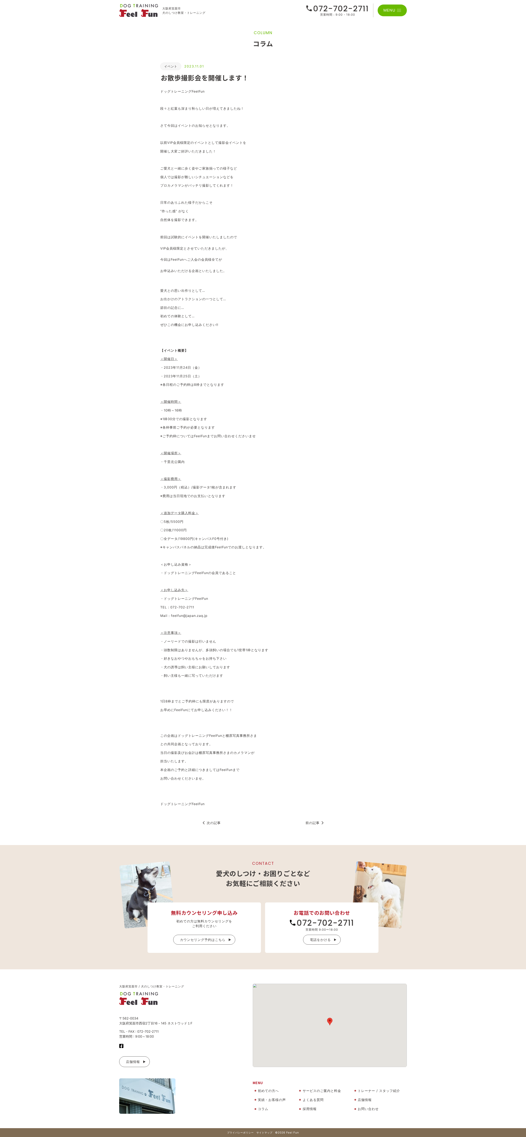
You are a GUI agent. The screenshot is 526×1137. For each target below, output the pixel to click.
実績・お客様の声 (272, 1100)
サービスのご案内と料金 (322, 1091)
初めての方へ (268, 1091)
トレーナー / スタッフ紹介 (379, 1091)
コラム (263, 1109)
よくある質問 (313, 1100)
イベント (170, 66)
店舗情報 (133, 1062)
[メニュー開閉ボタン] (399, 10)
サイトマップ (264, 1132)
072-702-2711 (341, 8)
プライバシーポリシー (240, 1132)
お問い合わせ (368, 1109)
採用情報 (310, 1109)
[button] (329, 1021)
